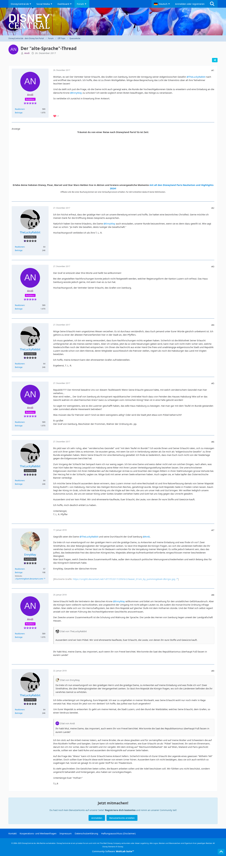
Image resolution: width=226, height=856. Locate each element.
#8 (212, 594)
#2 (212, 207)
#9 (212, 670)
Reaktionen (19, 109)
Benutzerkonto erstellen (122, 817)
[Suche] (212, 4)
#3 (212, 266)
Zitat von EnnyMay (70, 680)
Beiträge (18, 112)
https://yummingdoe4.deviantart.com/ (27, 578)
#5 (212, 383)
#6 (212, 441)
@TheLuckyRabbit (196, 76)
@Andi (146, 536)
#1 (212, 70)
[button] (162, 4)
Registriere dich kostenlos (120, 810)
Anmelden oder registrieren (189, 3)
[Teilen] (215, 60)
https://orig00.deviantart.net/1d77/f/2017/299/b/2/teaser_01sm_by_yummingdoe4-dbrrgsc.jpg (124, 579)
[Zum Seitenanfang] (221, 851)
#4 (212, 324)
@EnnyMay (76, 92)
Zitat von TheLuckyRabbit (73, 631)
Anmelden (96, 817)
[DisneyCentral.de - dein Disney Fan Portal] (113, 21)
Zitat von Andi (67, 723)
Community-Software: (113, 851)
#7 (212, 530)
